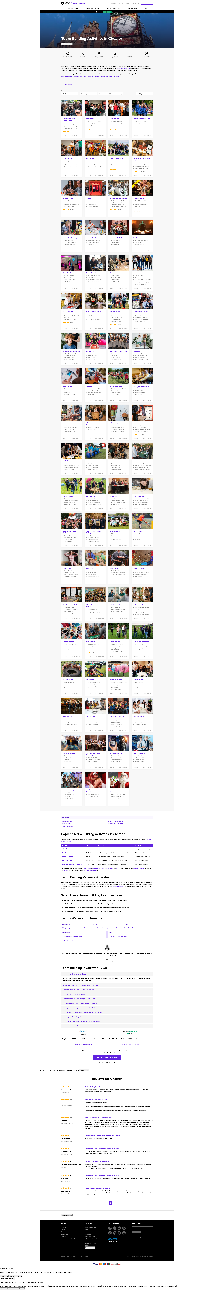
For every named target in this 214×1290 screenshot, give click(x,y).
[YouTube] (119, 1228)
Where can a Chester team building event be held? (80, 985)
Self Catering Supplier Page (92, 1238)
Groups (63, 1232)
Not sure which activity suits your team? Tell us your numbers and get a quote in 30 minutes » (90, 76)
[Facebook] (110, 1228)
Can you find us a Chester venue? (74, 994)
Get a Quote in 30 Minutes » (107, 1057)
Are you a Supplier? (90, 1236)
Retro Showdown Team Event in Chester (98, 1117)
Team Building (79, 3)
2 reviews (119, 130)
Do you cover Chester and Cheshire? (75, 974)
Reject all (11, 1276)
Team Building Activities (71, 8)
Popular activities (67, 821)
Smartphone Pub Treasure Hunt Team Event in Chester (102, 1135)
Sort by (137, 90)
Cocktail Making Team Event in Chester (97, 1087)
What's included (66, 823)
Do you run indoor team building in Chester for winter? (81, 1021)
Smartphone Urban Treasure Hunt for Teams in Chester (102, 1148)
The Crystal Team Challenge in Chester (97, 1161)
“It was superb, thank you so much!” (118, 934)
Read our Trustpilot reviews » (130, 1044)
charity (118, 868)
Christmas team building (90, 870)
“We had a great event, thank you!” (133, 926)
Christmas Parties (132, 8)
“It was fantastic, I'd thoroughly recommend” (105, 926)
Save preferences (12, 1289)
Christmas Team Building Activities (70, 1238)
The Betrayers (66, 853)
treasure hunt (109, 868)
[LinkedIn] (124, 1228)
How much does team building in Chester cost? (78, 999)
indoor (84, 868)
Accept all (19, 1276)
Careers (87, 1232)
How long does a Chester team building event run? (80, 1003)
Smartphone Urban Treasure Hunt (72, 864)
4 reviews (72, 131)
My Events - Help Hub (90, 1243)
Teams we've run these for (115, 823)
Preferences (4, 1276)
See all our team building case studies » (72, 941)
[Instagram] (114, 1233)
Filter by (63, 90)
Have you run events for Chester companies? (78, 1026)
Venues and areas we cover (115, 821)
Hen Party (63, 1227)
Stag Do (63, 1229)
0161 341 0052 (110, 1062)
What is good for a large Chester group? (76, 1017)
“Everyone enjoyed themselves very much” (73, 926)
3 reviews (143, 171)
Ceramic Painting (67, 856)
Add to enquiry (76, 135)
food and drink (96, 868)
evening (103, 868)
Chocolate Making (67, 849)
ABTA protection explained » (83, 1044)
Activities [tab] (68, 85)
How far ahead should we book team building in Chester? (82, 1012)
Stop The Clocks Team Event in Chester (97, 1188)
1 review (95, 130)
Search (63, 1241)
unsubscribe (136, 1237)
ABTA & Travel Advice (90, 1227)
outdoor (89, 868)
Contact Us (88, 1234)
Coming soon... (65, 1236)
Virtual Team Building (113, 8)
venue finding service (118, 886)
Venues (147, 8)
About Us (87, 1229)
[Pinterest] (110, 1233)
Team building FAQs (67, 826)
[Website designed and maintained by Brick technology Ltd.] (150, 1256)
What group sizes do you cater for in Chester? (78, 1008)
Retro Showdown (67, 860)
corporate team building (123, 68)
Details (65, 135)
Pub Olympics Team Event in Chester (96, 1099)
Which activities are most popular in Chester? (78, 990)
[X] (114, 1228)
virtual (66, 870)
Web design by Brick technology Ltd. (134, 1256)
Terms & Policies (89, 1241)
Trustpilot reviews (67, 44)
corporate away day (139, 868)
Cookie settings (84, 1070)
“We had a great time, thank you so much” (73, 934)
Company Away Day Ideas (93, 8)
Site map (87, 1245)
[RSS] (124, 1233)
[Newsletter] (119, 1233)
